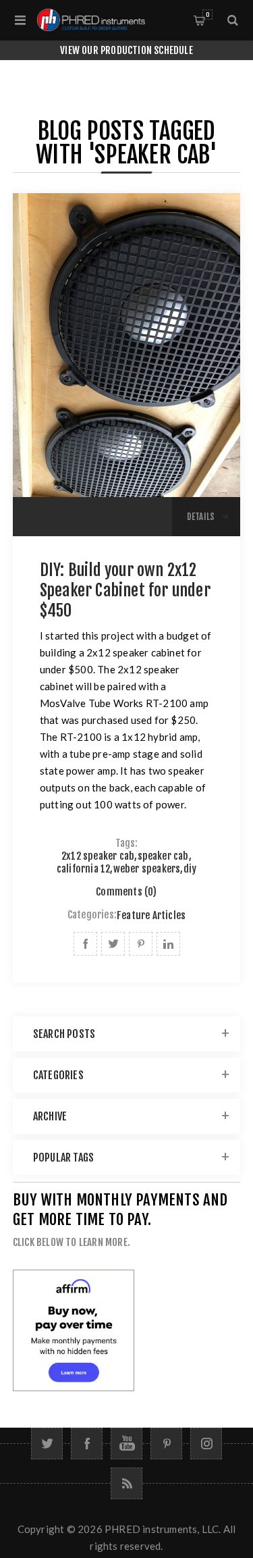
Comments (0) (126, 891)
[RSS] (126, 1483)
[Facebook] (87, 1443)
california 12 (84, 868)
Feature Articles (151, 915)
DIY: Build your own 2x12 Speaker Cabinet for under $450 (125, 590)
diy (190, 868)
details (201, 516)
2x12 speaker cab (97, 856)
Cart (207, 14)
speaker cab (163, 856)
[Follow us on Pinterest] (166, 1443)
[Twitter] (47, 1443)
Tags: (126, 843)
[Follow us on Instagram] (206, 1443)
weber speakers (147, 868)
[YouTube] (126, 1443)
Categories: (92, 915)
